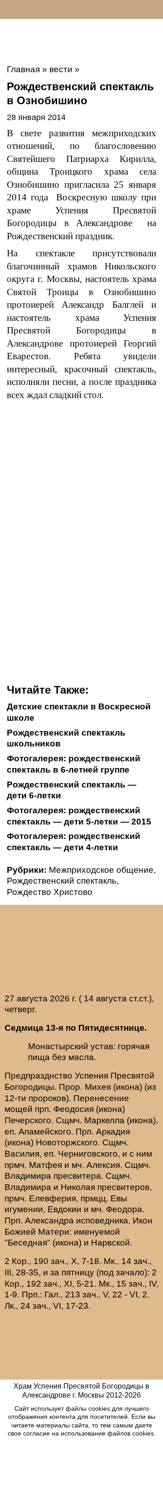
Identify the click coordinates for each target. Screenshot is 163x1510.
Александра (49, 1220)
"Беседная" (27, 1242)
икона (127, 1087)
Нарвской (110, 1242)
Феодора (124, 1209)
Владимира (28, 1176)
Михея (98, 1087)
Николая (78, 1187)
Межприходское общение (101, 870)
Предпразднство (38, 1075)
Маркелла (104, 1120)
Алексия (103, 1165)
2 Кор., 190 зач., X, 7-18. (53, 1261)
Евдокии (65, 1209)
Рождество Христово (49, 892)
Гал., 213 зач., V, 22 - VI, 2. (96, 1294)
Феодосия (73, 1109)
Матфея (45, 1165)
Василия (22, 1153)
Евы (118, 1198)
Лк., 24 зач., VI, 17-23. (48, 1306)
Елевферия (52, 1198)
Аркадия (113, 1131)
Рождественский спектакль (61, 880)
